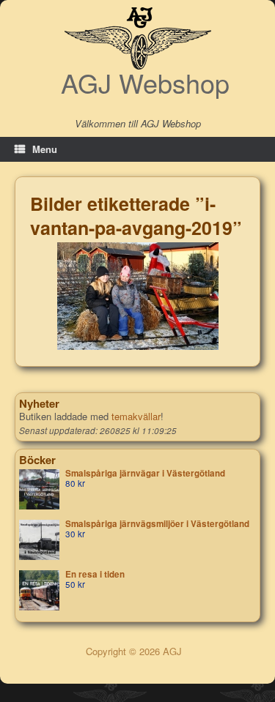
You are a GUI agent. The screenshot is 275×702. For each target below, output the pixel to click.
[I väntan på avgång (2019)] (138, 296)
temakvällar (136, 416)
